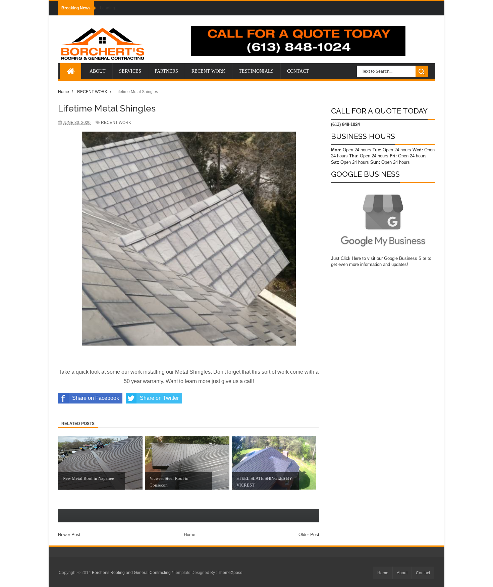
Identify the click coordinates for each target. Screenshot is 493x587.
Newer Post (69, 534)
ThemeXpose (230, 572)
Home (189, 534)
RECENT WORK (116, 122)
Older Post (308, 534)
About (402, 573)
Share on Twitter (159, 398)
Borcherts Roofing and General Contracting (132, 572)
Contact (423, 573)
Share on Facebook (95, 398)
